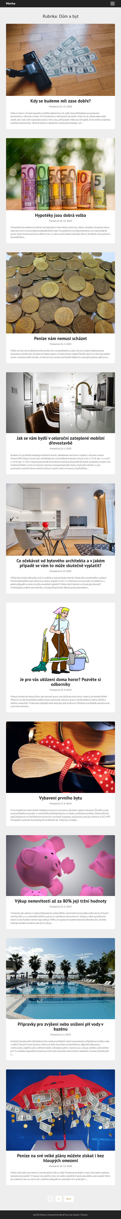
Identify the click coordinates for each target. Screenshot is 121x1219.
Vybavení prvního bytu (60, 798)
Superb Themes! (80, 1214)
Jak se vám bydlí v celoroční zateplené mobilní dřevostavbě (60, 440)
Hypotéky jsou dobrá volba (60, 215)
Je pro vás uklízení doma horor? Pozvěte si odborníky (60, 682)
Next (68, 1198)
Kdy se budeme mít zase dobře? (60, 101)
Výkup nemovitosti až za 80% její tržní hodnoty (60, 901)
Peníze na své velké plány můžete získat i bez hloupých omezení (60, 1158)
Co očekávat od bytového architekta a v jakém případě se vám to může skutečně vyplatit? (61, 563)
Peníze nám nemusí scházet (60, 338)
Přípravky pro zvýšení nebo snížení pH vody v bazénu (60, 1026)
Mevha (10, 3)
